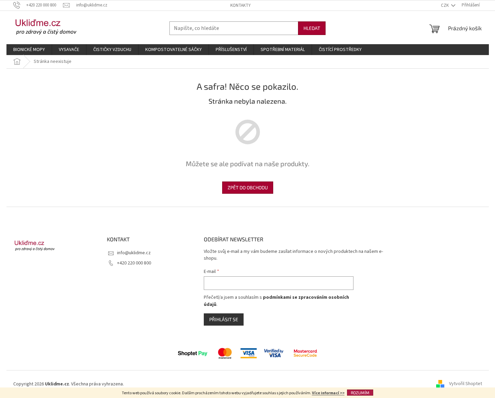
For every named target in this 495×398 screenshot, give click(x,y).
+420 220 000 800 (134, 263)
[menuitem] (29, 49)
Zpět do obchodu (248, 187)
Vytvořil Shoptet (465, 384)
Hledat (311, 28)
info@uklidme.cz (134, 252)
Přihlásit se (223, 319)
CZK (445, 5)
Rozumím (360, 392)
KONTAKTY (240, 5)
